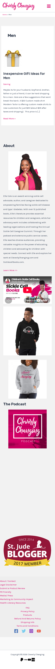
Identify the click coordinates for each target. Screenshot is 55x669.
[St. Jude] (27, 550)
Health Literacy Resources (13, 602)
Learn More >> (10, 270)
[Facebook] (16, 631)
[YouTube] (39, 631)
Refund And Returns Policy (27, 618)
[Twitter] (24, 631)
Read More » (9, 118)
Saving (6, 84)
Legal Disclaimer (8, 584)
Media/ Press (6, 595)
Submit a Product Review (12, 588)
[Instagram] (31, 631)
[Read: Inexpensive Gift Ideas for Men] (13, 58)
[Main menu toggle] (48, 6)
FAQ (27, 607)
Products (27, 615)
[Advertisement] (22, 491)
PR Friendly (5, 592)
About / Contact (8, 581)
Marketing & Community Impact (16, 599)
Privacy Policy (27, 611)
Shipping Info (27, 622)
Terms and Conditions (27, 625)
